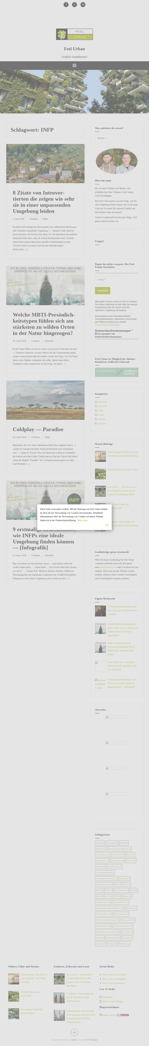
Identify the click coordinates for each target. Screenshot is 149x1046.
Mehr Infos (82, 520)
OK (107, 525)
